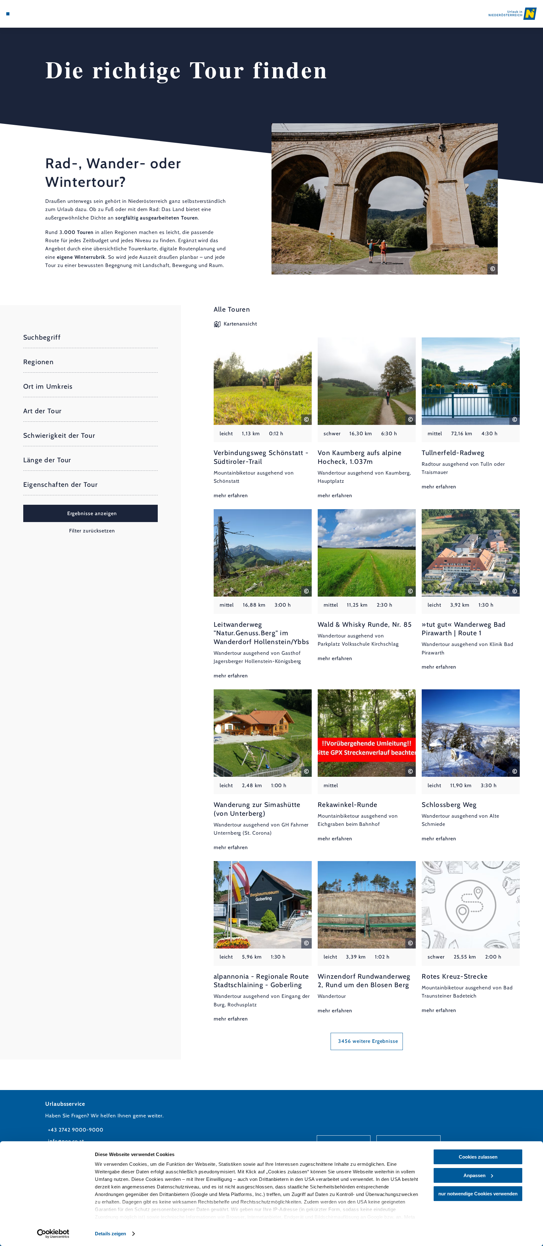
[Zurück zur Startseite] (513, 13)
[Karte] (24, 13)
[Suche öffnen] (41, 13)
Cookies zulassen (478, 1157)
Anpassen (474, 1175)
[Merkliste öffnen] (33, 13)
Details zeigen (110, 1233)
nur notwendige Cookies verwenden (478, 1193)
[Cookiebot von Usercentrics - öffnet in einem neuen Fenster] (53, 1233)
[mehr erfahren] (263, 418)
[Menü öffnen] (7, 13)
